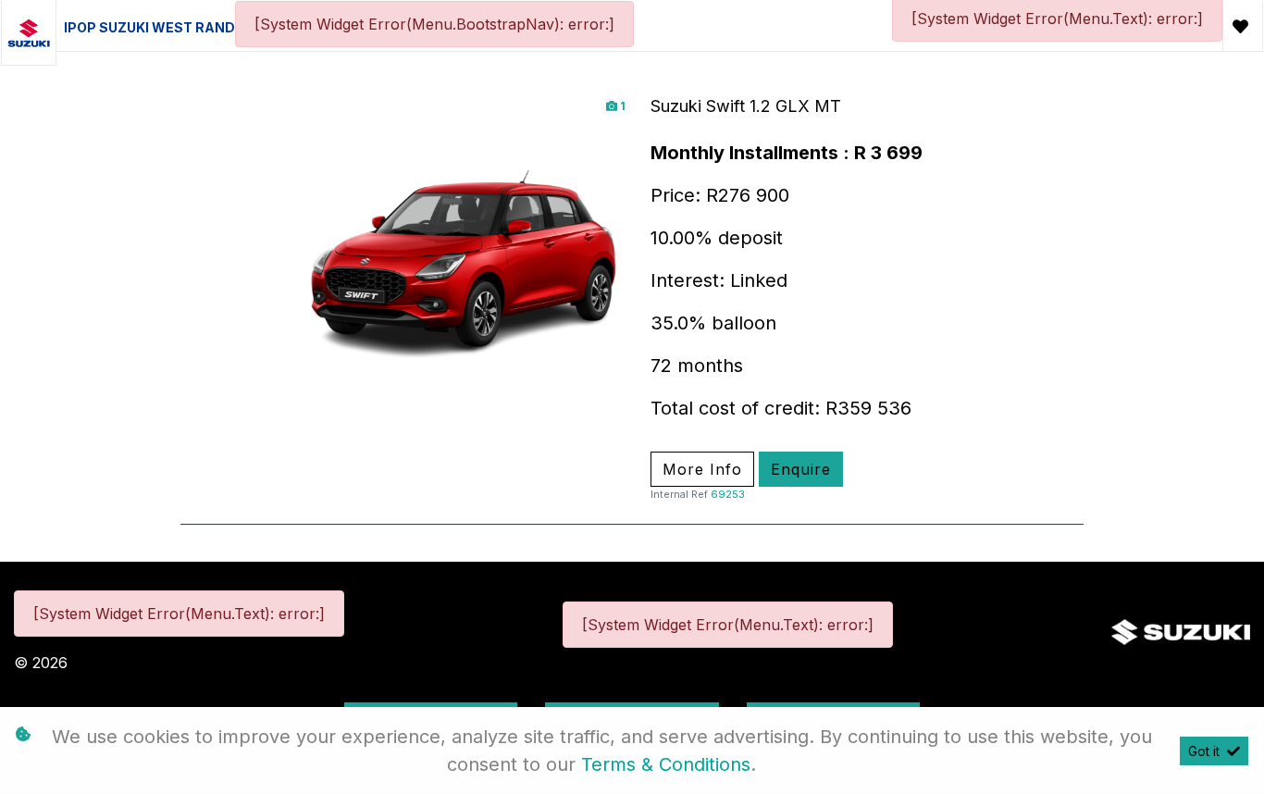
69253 (728, 494)
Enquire (801, 469)
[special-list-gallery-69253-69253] (462, 263)
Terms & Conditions (665, 764)
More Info (702, 469)
